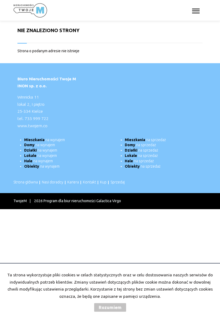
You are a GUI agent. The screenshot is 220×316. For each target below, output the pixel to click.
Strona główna (25, 182)
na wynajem (44, 140)
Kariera (73, 182)
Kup (103, 182)
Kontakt (89, 182)
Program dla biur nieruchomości (69, 201)
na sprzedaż (145, 140)
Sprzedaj (118, 182)
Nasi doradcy (52, 182)
